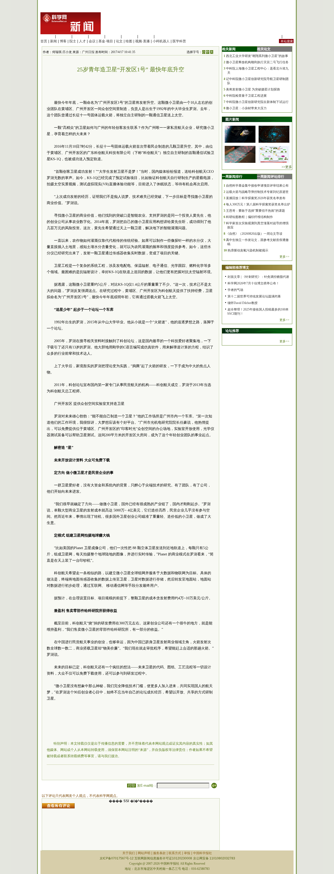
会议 (92, 41)
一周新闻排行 (232, 177)
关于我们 (128, 853)
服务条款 (159, 853)
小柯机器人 (161, 41)
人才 (82, 41)
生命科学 (47, 36)
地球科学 (129, 36)
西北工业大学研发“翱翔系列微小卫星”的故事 (257, 56)
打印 (131, 785)
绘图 (129, 41)
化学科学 (80, 36)
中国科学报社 (202, 853)
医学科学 (63, 36)
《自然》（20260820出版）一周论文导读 (254, 233)
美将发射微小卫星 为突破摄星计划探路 (253, 89)
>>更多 (287, 167)
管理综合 (162, 36)
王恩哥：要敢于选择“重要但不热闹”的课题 (255, 210)
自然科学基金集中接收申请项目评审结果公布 (257, 185)
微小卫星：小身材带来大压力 (246, 108)
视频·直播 (142, 41)
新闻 (53, 41)
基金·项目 (105, 41)
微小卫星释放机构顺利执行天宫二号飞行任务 (257, 62)
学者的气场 (235, 290)
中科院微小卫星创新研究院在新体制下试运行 (257, 102)
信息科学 (113, 36)
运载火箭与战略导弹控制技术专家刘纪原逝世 (257, 192)
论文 (119, 41)
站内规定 (274, 36)
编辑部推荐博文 (237, 267)
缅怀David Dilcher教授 (243, 303)
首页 (43, 41)
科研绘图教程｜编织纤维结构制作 (249, 217)
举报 (187, 853)
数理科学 (146, 36)
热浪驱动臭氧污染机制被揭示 (248, 250)
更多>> (284, 256)
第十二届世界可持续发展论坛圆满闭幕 (254, 296)
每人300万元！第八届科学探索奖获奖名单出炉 (258, 204)
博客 (63, 41)
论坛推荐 (232, 331)
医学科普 (179, 41)
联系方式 (175, 853)
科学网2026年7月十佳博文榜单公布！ (253, 283)
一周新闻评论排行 (270, 177)
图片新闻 (232, 119)
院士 (72, 41)
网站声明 (144, 853)
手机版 (288, 36)
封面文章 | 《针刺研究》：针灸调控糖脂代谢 (258, 277)
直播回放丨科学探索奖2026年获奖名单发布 (255, 198)
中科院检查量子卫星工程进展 (246, 95)
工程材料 (96, 36)
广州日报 (88, 52)
